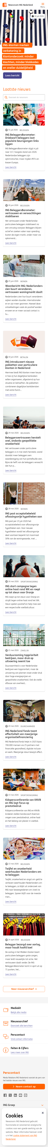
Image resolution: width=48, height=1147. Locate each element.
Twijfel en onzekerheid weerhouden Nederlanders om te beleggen (23, 871)
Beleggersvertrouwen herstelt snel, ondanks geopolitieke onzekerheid (23, 440)
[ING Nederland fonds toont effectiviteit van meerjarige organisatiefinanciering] (24, 711)
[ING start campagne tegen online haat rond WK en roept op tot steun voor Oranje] (24, 566)
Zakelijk (25, 650)
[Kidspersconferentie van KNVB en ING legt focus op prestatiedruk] (24, 780)
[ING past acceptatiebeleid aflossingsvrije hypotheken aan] (24, 493)
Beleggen (24, 130)
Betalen (24, 357)
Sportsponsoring (29, 582)
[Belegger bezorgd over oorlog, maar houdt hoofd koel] (24, 924)
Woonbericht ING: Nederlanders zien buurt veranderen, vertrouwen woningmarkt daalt (23, 289)
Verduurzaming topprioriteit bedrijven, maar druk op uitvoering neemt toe (21, 658)
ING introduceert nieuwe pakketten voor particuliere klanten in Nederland (21, 365)
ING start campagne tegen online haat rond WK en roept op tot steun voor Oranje (22, 589)
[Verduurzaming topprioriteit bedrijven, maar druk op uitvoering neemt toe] (24, 635)
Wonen (23, 281)
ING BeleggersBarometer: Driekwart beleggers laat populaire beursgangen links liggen (22, 139)
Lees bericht (10, 167)
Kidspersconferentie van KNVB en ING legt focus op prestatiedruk (23, 803)
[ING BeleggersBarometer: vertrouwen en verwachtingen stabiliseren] (24, 190)
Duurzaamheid (28, 726)
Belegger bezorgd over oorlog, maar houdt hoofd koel (23, 946)
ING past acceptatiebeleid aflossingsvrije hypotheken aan (23, 515)
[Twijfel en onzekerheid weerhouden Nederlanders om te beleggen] (24, 849)
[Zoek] (6, 97)
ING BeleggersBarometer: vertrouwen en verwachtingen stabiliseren (23, 213)
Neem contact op (26, 1086)
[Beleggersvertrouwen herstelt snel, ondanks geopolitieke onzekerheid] (24, 418)
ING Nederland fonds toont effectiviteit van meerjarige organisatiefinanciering (21, 734)
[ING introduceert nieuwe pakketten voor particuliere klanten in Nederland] (24, 342)
